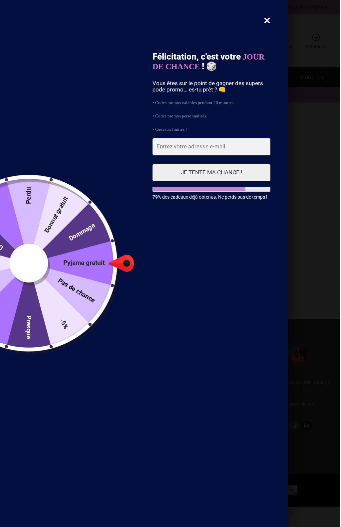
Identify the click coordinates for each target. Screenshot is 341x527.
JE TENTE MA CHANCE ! (211, 172)
